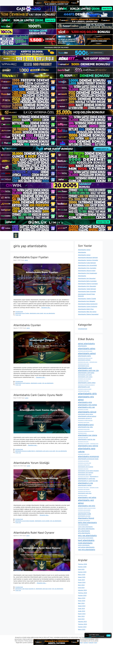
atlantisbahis (82, 346)
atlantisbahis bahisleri (84, 360)
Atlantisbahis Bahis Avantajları (87, 281)
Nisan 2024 (81, 600)
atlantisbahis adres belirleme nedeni (85, 351)
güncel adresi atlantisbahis (85, 538)
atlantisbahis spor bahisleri (85, 472)
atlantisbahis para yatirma (88, 446)
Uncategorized (19, 311)
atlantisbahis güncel (87, 412)
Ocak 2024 (81, 608)
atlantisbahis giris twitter (87, 405)
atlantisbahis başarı (93, 362)
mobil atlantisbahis (85, 543)
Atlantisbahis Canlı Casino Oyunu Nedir (38, 395)
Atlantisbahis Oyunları (27, 325)
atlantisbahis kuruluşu (82, 433)
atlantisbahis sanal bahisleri (83, 461)
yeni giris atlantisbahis (86, 549)
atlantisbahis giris (87, 393)
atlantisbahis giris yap (86, 407)
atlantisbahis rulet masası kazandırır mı (25, 588)
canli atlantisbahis (83, 524)
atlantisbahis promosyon (88, 456)
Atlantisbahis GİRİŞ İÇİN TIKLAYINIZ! (56, 47)
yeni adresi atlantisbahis (86, 547)
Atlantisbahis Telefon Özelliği (87, 298)
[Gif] (56, 112)
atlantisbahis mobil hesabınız (22, 383)
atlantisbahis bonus (83, 366)
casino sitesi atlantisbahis (85, 526)
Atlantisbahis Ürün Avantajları (87, 268)
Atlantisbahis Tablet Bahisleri (87, 289)
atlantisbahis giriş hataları (83, 409)
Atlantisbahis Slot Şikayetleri (87, 278)
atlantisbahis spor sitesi (84, 474)
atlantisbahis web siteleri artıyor (84, 491)
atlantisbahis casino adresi (83, 380)
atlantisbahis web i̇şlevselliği (83, 489)
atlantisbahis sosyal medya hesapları (24, 520)
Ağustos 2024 (82, 590)
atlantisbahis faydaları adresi (83, 390)
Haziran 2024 (82, 595)
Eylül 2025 (81, 569)
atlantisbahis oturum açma (83, 441)
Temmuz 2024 (82, 593)
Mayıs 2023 (81, 629)
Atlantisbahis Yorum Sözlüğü (31, 462)
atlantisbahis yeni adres (87, 497)
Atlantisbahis (82, 252)
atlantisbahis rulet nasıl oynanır (43, 588)
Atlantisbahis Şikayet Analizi (86, 270)
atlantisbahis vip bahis (94, 487)
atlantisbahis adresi (87, 353)
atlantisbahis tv (94, 476)
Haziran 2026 (82, 567)
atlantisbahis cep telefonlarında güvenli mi (86, 384)
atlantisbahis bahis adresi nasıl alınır (85, 358)
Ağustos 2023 (82, 621)
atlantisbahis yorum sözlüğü (42, 520)
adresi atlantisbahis (86, 343)
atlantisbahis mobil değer (83, 437)
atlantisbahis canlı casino (85, 377)
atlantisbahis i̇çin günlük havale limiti (85, 420)
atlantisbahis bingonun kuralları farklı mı (25, 451)
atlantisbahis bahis (84, 356)
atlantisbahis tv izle (85, 483)
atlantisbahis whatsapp (82, 495)
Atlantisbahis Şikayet (86, 518)
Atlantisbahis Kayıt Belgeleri (86, 301)
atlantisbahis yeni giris (86, 506)
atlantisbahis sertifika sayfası (84, 464)
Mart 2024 (81, 603)
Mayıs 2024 (81, 598)
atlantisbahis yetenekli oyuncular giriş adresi (87, 508)
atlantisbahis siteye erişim (83, 468)
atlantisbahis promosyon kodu (88, 459)
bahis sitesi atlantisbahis (87, 522)
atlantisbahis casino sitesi (86, 383)
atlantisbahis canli (85, 368)
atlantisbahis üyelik (84, 514)
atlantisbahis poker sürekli (36, 313)
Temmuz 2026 (82, 564)
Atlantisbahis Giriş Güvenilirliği (87, 265)
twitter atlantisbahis (83, 545)
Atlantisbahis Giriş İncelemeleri (87, 273)
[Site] (28, 82)
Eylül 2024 (81, 587)
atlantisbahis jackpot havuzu (83, 422)
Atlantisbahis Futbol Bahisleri (87, 263)
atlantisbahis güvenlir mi (85, 418)
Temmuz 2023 (82, 624)
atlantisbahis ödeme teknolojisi (84, 511)
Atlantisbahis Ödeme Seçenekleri (88, 314)
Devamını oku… (46, 307)
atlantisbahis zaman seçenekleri (84, 509)
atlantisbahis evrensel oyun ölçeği (84, 389)
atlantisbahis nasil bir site (86, 439)
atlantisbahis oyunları (36, 383)
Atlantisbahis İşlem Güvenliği (87, 291)
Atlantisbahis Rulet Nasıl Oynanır (33, 532)
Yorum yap (18, 315)
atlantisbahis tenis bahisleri (83, 476)
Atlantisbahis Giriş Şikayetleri (87, 286)
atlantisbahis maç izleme (87, 435)
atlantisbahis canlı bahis (86, 373)
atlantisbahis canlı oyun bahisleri (84, 378)
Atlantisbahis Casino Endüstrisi (87, 306)
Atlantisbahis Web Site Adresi (87, 311)
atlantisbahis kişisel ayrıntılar (84, 429)
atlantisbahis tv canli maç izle (88, 481)
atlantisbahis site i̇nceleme (85, 466)
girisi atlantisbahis (84, 533)
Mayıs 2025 (81, 574)
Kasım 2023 (81, 614)
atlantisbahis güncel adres (85, 414)
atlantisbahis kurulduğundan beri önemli (86, 431)
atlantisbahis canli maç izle (88, 370)
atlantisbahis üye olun (84, 516)
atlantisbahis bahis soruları (83, 362)
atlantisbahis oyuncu (94, 443)
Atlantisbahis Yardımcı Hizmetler (88, 260)
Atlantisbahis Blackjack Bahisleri (88, 257)
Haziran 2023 (82, 627)
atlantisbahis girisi (85, 402)
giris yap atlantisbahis (49, 313)
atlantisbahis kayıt (86, 424)
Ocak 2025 (81, 580)
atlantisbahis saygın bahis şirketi (84, 463)
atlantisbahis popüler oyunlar (83, 454)
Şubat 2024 (81, 606)
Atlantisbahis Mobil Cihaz (86, 309)
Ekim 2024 (81, 585)
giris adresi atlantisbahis (86, 529)
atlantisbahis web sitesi (84, 493)
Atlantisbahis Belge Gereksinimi (87, 304)
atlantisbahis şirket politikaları (84, 520)
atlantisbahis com (84, 387)
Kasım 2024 (81, 582)
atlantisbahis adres (86, 348)
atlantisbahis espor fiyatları (22, 313)
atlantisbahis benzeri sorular (83, 363)
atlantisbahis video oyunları (83, 487)
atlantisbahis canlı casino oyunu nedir (45, 451)
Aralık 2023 (81, 611)
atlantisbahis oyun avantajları (83, 443)
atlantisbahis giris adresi (86, 398)
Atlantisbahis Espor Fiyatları (30, 257)
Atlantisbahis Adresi (84, 250)
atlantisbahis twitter (85, 485)
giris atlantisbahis (84, 531)
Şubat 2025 (81, 577)
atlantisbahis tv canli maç (86, 478)
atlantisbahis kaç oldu (85, 427)
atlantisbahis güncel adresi (87, 416)
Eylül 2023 (81, 619)
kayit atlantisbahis (86, 540)
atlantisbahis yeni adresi (86, 501)
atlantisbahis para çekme (86, 450)
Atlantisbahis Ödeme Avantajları (88, 283)
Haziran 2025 (82, 572)
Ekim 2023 (81, 616)
